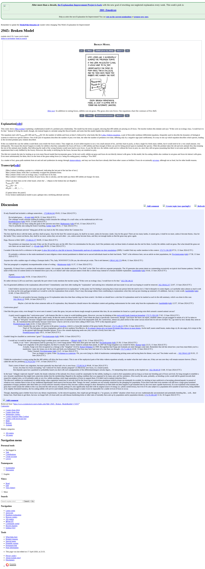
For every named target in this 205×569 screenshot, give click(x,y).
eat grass (156, 160)
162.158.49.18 (154, 370)
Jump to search (21, 38)
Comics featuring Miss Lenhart (17, 416)
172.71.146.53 (117, 326)
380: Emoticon (108, 10)
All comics (10, 433)
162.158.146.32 (127, 281)
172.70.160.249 (151, 395)
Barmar (138, 345)
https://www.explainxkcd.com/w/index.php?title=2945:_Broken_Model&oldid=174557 (46, 404)
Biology (9, 423)
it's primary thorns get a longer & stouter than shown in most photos (114, 328)
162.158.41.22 (18, 299)
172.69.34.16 (81, 366)
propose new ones (141, 17)
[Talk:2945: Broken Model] (145, 206)
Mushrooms (62, 264)
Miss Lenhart (20, 129)
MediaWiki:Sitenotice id (29, 25)
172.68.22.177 (31, 240)
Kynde (27, 217)
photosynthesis (75, 160)
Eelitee (48, 226)
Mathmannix (65, 224)
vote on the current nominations (119, 17)
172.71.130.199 (166, 250)
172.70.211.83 (29, 362)
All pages (9, 435)
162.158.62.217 (164, 285)
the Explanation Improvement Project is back (80, 5)
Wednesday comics (13, 414)
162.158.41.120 (184, 353)
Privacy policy (11, 556)
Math (8, 421)
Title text (51, 111)
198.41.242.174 (116, 260)
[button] (2, 474)
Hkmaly (74, 340)
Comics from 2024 (13, 410)
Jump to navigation (8, 38)
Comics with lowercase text (16, 419)
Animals (9, 425)
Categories (5, 406)
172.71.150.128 (152, 315)
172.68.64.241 (49, 213)
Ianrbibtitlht (136, 271)
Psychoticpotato (178, 254)
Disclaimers (10, 560)
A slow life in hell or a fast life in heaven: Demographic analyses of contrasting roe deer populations (79, 250)
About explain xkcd (13, 558)
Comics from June (12, 412)
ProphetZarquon (15, 222)
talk (32, 217)
